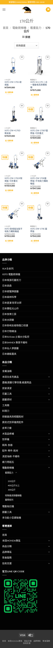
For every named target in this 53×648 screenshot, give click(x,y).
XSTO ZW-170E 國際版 (38, 230)
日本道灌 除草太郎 (11, 302)
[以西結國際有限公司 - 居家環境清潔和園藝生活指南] (26, 9)
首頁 (5, 27)
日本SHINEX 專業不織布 (14, 342)
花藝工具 (7, 393)
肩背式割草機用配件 (12, 422)
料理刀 (5, 410)
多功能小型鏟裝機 (11, 517)
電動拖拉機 (8, 506)
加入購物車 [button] (9, 92)
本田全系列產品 (10, 376)
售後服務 (7, 557)
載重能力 (35, 27)
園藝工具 (7, 512)
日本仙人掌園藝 (10, 348)
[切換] (49, 376)
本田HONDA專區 (11, 540)
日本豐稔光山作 (10, 308)
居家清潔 (7, 388)
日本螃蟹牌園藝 (10, 291)
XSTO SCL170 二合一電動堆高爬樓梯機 (38, 84)
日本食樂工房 (9, 314)
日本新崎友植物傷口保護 (15, 325)
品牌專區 (7, 551)
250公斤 (11, 481)
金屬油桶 (7, 371)
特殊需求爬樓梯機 (13, 495)
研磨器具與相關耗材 (12, 416)
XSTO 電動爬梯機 (11, 274)
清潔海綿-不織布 (11, 456)
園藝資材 (7, 399)
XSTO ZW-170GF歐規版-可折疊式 (13, 179)
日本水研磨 (8, 319)
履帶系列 (9, 499)
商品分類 (7, 546)
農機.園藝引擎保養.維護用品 (16, 382)
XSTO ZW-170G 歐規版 (13, 83)
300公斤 (11, 489)
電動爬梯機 (19, 27)
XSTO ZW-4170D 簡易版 (12, 131)
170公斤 (11, 477)
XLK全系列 (8, 268)
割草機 (5, 439)
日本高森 (7, 285)
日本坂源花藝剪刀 (11, 280)
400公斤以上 (14, 485)
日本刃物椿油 (9, 331)
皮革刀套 (7, 427)
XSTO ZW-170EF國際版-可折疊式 (39, 131)
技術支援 (7, 563)
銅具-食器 (7, 445)
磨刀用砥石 (8, 461)
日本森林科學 (9, 296)
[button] (4, 9)
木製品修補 (8, 433)
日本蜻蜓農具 (9, 353)
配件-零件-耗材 (10, 450)
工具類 (5, 405)
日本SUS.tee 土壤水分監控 (15, 336)
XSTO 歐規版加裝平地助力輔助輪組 (13, 230)
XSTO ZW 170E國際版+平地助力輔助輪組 (39, 181)
